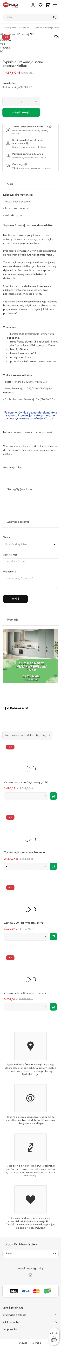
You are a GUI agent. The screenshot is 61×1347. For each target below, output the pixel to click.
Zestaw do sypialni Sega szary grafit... (27, 782)
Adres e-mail (10, 555)
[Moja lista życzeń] (40, 5)
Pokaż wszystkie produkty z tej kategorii (27, 735)
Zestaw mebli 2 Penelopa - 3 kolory (25, 993)
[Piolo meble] (15, 5)
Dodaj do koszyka (21, 112)
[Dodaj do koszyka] (53, 796)
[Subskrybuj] (56, 1254)
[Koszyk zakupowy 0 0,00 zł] (48, 5)
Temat (6, 537)
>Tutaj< (49, 418)
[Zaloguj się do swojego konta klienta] (33, 5)
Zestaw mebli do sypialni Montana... (26, 852)
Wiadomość (9, 571)
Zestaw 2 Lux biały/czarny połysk (24, 922)
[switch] (54, 1340)
